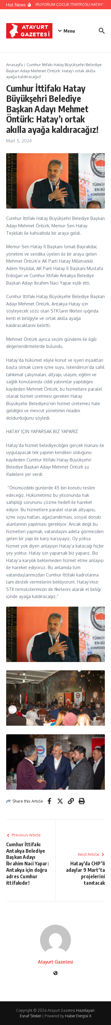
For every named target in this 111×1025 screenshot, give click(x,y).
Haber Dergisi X (78, 1016)
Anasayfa (14, 64)
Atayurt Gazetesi (55, 962)
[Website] (55, 973)
